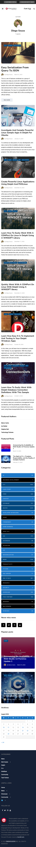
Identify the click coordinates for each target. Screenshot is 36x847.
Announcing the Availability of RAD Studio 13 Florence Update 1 (23, 447)
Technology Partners (7, 432)
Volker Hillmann (13, 699)
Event (18, 517)
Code (5, 108)
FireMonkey (18, 522)
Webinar (18, 601)
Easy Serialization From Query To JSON (15, 69)
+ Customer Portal (10, 2)
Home (3, 787)
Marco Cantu (5, 423)
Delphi (10, 45)
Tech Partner (22, 262)
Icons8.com (20, 837)
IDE (16, 108)
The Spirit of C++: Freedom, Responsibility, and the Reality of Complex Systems (24, 458)
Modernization (18, 554)
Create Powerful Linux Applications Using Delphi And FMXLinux (17, 182)
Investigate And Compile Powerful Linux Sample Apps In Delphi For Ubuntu (17, 132)
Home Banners (18, 526)
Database (16, 365)
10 (3, 727)
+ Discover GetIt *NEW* (27, 2)
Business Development (18, 479)
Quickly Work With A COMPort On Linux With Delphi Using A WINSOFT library (17, 287)
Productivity (18, 564)
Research (18, 582)
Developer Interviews (18, 512)
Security (18, 587)
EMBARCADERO (11, 841)
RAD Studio (17, 45)
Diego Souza (9, 74)
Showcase (18, 592)
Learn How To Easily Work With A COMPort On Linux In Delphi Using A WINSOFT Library (17, 235)
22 (27, 730)
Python (18, 568)
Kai (18, 550)
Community (4, 774)
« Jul (2, 742)
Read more (7, 100)
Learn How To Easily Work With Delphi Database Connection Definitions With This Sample (16, 390)
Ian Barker (4, 426)
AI (18, 475)
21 (23, 730)
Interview (18, 545)
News (18, 559)
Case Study (18, 489)
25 (8, 734)
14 (23, 727)
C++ (5, 45)
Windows (18, 611)
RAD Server (18, 573)
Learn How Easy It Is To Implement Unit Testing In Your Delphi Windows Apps (17, 338)
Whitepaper (18, 606)
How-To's (18, 531)
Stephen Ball (5, 429)
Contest (18, 498)
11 (8, 727)
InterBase (18, 540)
